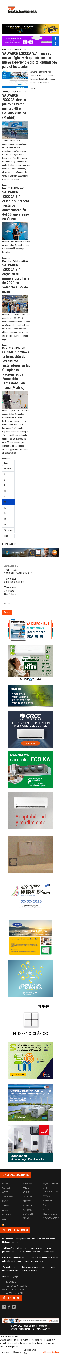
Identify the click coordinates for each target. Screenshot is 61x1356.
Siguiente (8, 530)
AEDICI (46, 1209)
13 (5, 507)
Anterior (7, 468)
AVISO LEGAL (11, 1282)
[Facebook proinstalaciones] (9, 1307)
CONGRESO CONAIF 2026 (14, 582)
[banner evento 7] (30, 1060)
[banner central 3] (30, 41)
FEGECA (6, 1214)
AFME (5, 1192)
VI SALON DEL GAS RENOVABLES (18, 573)
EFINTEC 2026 (9, 591)
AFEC (5, 1210)
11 (5, 496)
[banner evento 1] (30, 854)
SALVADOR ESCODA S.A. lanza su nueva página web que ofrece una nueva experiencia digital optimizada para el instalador (29, 60)
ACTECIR (27, 1205)
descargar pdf (13, 1276)
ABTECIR (48, 1200)
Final (6, 535)
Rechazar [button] (17, 1352)
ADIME (26, 1192)
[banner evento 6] (30, 978)
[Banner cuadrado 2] (30, 663)
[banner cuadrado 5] (30, 769)
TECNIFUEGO (50, 1213)
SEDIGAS (27, 1196)
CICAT (26, 1218)
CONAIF (6, 1188)
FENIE (5, 1183)
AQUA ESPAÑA (51, 1183)
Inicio (6, 463)
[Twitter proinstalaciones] (14, 1307)
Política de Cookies (50, 1352)
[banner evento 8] (30, 1143)
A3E (4, 1218)
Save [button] (26, 1353)
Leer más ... (34, 88)
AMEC (26, 1188)
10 (5, 491)
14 (5, 513)
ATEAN (46, 1196)
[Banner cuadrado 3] (30, 696)
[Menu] (52, 10)
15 (5, 519)
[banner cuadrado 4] (30, 729)
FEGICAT (27, 1183)
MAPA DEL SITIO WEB (14, 1293)
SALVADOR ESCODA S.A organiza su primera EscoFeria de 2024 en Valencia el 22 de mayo (15, 278)
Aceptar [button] (5, 1352)
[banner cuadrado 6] (30, 810)
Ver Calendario (12, 594)
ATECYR (27, 1201)
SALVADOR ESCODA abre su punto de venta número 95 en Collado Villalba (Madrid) (14, 106)
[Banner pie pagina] (30, 1320)
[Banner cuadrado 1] (30, 630)
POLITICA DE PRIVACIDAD (16, 1286)
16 (5, 524)
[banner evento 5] (30, 895)
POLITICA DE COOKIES (15, 1289)
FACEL (5, 1201)
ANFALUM (7, 1196)
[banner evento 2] (30, 937)
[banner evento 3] (30, 1019)
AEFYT (5, 1205)
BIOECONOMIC (51, 1218)
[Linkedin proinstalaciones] (4, 1307)
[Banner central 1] (30, 29)
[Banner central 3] (30, 552)
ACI (45, 1205)
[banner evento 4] (30, 1102)
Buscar (7, 612)
